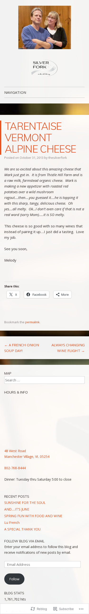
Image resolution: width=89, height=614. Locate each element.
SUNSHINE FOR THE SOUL (25, 502)
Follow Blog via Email (24, 541)
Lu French (11, 522)
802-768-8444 (15, 468)
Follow (14, 579)
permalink (32, 322)
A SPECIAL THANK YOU (22, 529)
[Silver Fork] (44, 27)
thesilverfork (57, 157)
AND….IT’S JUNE (16, 509)
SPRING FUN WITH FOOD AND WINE (33, 516)
